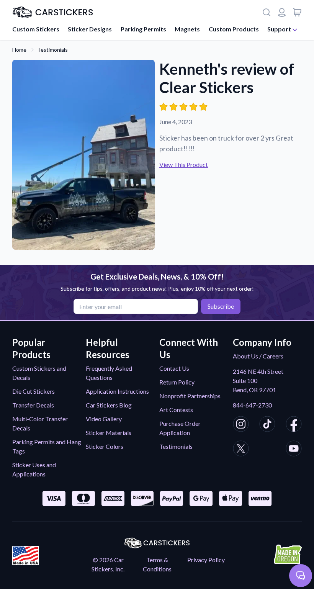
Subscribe (221, 306)
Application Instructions (117, 391)
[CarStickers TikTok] (267, 425)
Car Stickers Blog (109, 405)
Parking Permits (143, 29)
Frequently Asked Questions (109, 373)
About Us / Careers (258, 356)
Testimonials (52, 49)
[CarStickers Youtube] (294, 449)
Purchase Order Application (180, 428)
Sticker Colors (104, 446)
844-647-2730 (252, 405)
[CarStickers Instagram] (241, 425)
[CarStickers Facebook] (294, 425)
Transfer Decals (33, 405)
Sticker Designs (90, 29)
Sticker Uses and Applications (34, 469)
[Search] (266, 12)
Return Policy (177, 382)
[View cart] (297, 12)
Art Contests (176, 409)
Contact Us (174, 368)
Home (19, 49)
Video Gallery (104, 418)
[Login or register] (281, 12)
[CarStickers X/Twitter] (241, 449)
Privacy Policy (206, 559)
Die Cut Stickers (33, 391)
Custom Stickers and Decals (39, 373)
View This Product (183, 164)
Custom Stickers (35, 29)
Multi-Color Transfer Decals (40, 423)
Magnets (187, 29)
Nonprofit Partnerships (190, 395)
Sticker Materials (108, 432)
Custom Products (234, 29)
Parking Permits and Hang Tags (46, 446)
